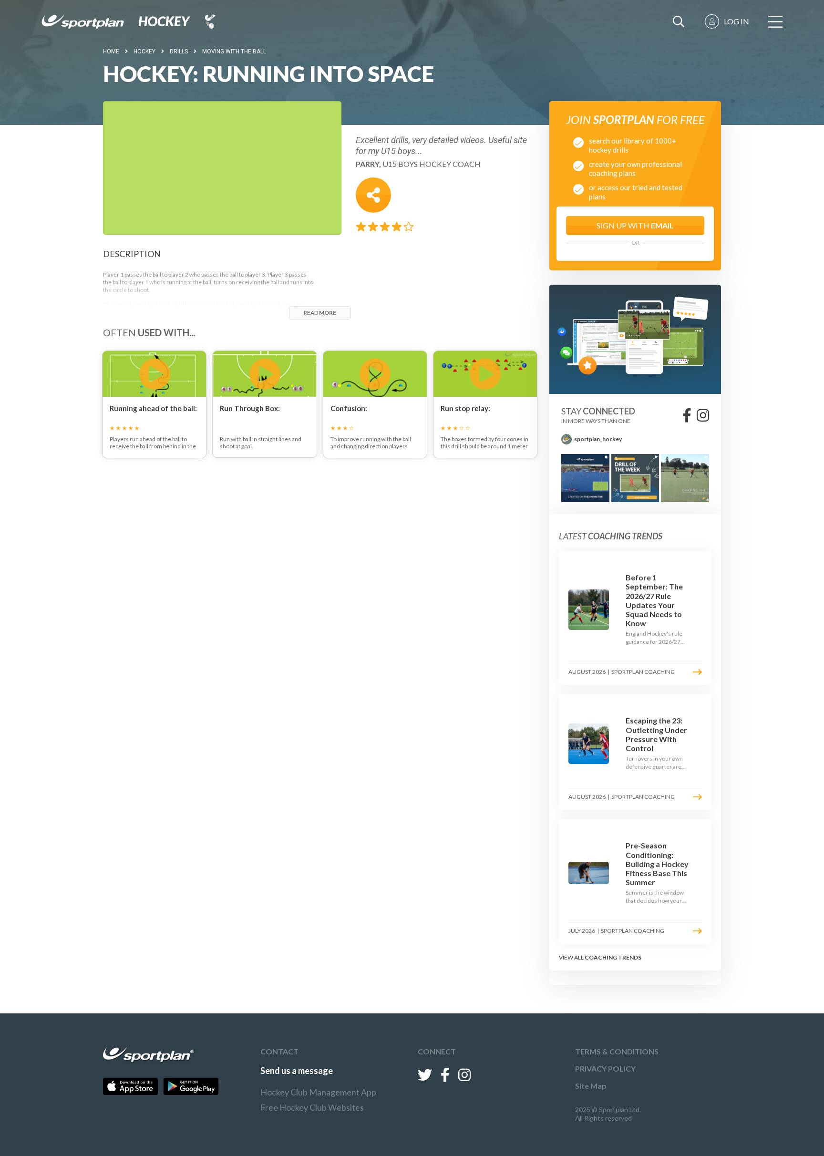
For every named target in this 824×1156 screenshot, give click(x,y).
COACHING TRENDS (613, 957)
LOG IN (736, 21)
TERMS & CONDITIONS (617, 1051)
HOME (111, 51)
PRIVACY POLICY (605, 1068)
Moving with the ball (234, 51)
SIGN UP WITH (635, 225)
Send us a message (296, 1070)
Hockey (144, 51)
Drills (179, 51)
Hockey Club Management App (318, 1092)
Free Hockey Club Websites (312, 1107)
